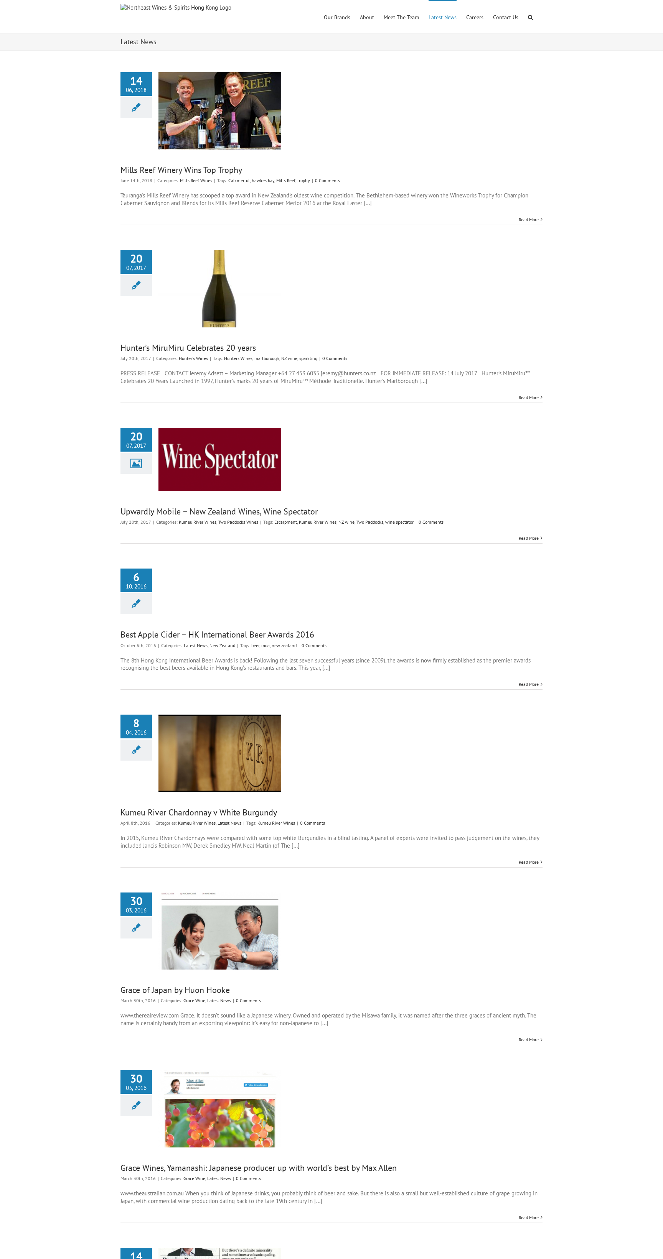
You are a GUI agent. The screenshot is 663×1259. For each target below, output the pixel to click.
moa (265, 645)
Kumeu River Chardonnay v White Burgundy (198, 812)
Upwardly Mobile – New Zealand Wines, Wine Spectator (219, 511)
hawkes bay (263, 180)
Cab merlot (239, 180)
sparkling (308, 358)
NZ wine (289, 358)
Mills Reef (285, 180)
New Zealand (222, 645)
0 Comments (327, 180)
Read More (529, 219)
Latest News (196, 645)
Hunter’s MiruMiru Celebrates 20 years (188, 347)
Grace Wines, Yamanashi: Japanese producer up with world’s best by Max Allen (258, 1167)
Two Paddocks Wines (238, 522)
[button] (530, 16)
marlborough (266, 358)
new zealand (284, 645)
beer (255, 645)
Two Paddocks (369, 522)
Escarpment (285, 522)
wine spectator (399, 522)
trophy (303, 180)
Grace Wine (194, 1000)
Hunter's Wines (193, 358)
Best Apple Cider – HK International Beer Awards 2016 (217, 634)
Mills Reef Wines (196, 180)
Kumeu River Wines (197, 522)
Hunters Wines (238, 358)
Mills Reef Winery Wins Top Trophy (181, 169)
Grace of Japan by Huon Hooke (175, 990)
